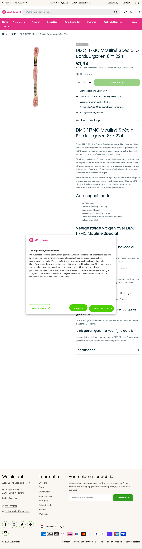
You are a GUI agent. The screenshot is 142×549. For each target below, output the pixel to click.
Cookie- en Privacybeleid (110, 542)
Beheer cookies (133, 542)
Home (5, 34)
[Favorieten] (125, 12)
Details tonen (39, 308)
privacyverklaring (37, 270)
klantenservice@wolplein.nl (17, 511)
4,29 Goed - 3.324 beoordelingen (76, 3)
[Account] (131, 12)
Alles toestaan (100, 308)
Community (113, 3)
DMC (13, 34)
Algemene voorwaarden (84, 542)
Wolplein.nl (15, 542)
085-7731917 (11, 506)
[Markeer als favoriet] (137, 51)
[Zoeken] (115, 12)
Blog (137, 3)
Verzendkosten (95, 68)
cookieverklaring (61, 276)
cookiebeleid (53, 270)
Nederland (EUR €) (53, 526)
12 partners (100, 264)
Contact (126, 3)
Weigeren (78, 308)
